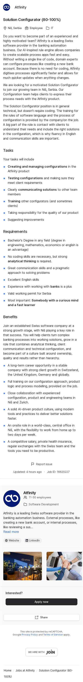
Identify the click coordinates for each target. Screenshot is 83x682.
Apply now (41, 601)
